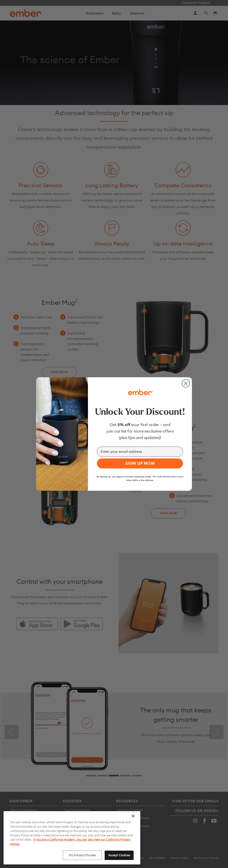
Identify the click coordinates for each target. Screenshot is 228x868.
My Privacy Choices (82, 855)
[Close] (133, 816)
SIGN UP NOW (140, 463)
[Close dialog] (186, 383)
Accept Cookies (119, 855)
